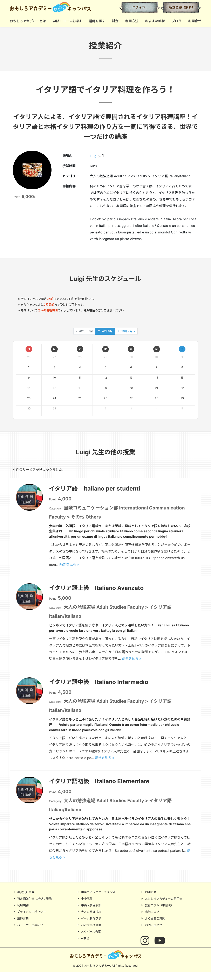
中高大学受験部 (91, 905)
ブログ (177, 21)
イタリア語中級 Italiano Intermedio (98, 681)
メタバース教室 (91, 931)
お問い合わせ (153, 925)
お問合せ (194, 21)
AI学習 (85, 938)
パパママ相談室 (91, 925)
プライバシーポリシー (31, 912)
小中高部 (87, 898)
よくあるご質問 (155, 918)
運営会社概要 (25, 892)
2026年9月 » (126, 331)
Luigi (93, 156)
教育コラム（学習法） (159, 905)
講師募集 (23, 918)
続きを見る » (69, 564)
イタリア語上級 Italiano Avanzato (96, 587)
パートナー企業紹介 (30, 925)
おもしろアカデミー (56, 7)
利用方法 (131, 21)
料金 (115, 21)
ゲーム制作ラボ (91, 918)
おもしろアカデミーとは (28, 21)
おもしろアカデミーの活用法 (163, 898)
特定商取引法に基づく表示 (34, 898)
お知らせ (150, 892)
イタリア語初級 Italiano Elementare (99, 781)
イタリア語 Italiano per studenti (94, 488)
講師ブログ (152, 912)
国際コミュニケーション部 (98, 892)
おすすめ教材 (155, 21)
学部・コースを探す (67, 21)
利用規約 (23, 905)
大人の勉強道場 (91, 912)
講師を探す (97, 21)
